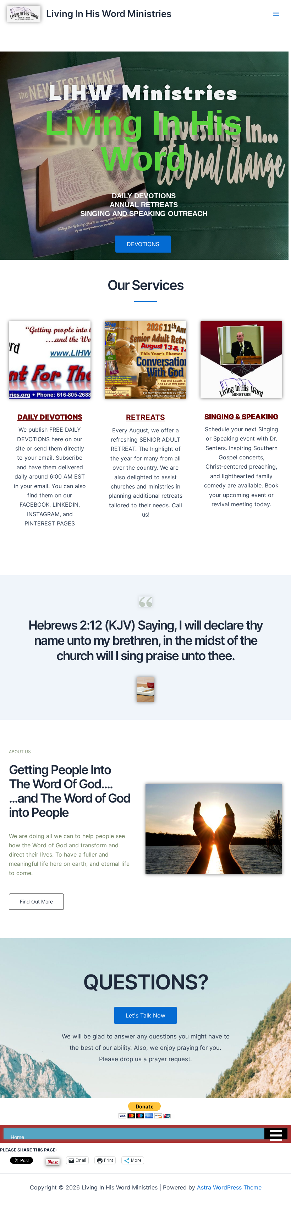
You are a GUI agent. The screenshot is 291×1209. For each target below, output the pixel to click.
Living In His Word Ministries (108, 13)
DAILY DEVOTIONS (49, 417)
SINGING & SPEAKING (241, 416)
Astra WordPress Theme (229, 1187)
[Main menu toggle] (276, 14)
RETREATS (145, 417)
